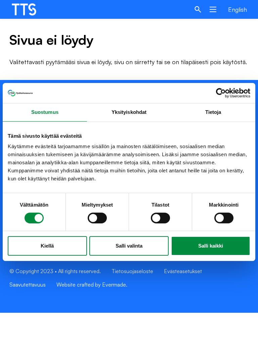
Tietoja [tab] (213, 112)
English (237, 9)
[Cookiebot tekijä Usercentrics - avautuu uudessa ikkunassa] (220, 93)
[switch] (97, 218)
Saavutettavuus (27, 284)
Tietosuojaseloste (132, 271)
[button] (197, 9)
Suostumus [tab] (44, 112)
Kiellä (47, 246)
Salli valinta (129, 246)
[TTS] (30, 9)
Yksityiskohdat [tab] (129, 112)
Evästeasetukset (183, 271)
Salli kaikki (210, 246)
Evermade (114, 284)
